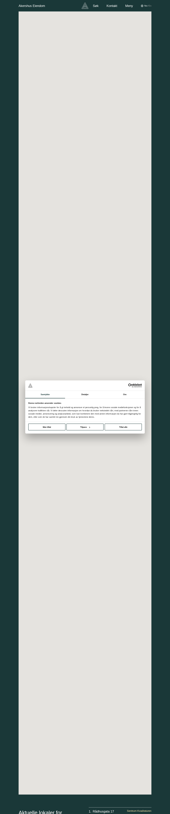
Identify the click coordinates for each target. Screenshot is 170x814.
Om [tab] (124, 394)
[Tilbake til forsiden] (85, 6)
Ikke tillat (47, 427)
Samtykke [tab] (45, 394)
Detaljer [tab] (85, 394)
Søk (96, 6)
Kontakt (112, 6)
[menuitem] (145, 6)
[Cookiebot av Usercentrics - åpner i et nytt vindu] (130, 386)
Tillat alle (123, 427)
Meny (129, 6)
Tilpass (83, 427)
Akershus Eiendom (32, 6)
